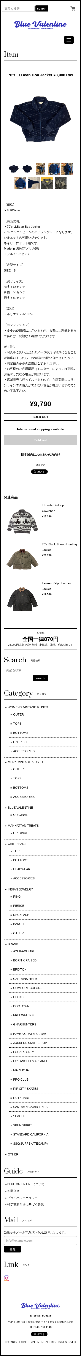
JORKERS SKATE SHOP (30, 1043)
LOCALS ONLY (23, 1052)
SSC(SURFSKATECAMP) (30, 1143)
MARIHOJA (21, 1070)
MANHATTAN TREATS (23, 825)
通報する (40, 465)
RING (17, 896)
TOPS (17, 723)
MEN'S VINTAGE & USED (25, 762)
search (41, 8)
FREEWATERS (23, 1015)
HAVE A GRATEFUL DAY (30, 1033)
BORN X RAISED (25, 960)
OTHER (18, 933)
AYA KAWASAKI (23, 951)
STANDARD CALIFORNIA (30, 1134)
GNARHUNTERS (24, 1024)
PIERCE (18, 905)
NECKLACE (21, 915)
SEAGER (19, 1116)
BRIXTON (20, 969)
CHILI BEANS (17, 844)
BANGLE (19, 924)
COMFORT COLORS (27, 988)
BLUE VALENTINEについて (25, 1184)
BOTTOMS (20, 732)
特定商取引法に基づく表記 (25, 1204)
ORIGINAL (20, 814)
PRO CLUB (21, 1079)
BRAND (13, 944)
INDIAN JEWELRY (20, 889)
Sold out (40, 440)
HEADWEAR (21, 869)
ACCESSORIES (24, 751)
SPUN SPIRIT (22, 1125)
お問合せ (13, 1191)
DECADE (19, 997)
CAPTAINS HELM (25, 979)
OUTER (18, 714)
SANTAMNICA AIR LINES (30, 1107)
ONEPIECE (21, 742)
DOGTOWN (21, 1006)
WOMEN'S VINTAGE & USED (28, 707)
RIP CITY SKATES (25, 1088)
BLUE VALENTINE (20, 807)
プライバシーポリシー (22, 1198)
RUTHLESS (21, 1097)
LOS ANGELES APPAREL (30, 1061)
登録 (13, 1249)
